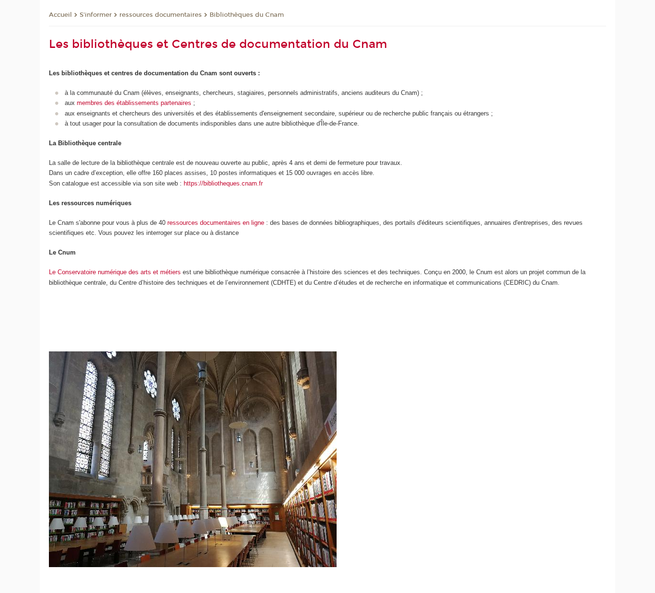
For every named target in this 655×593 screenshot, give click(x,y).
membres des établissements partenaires (134, 102)
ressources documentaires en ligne (215, 222)
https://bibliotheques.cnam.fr (223, 183)
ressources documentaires (160, 15)
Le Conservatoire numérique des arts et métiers (115, 272)
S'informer (96, 15)
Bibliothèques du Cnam (247, 15)
